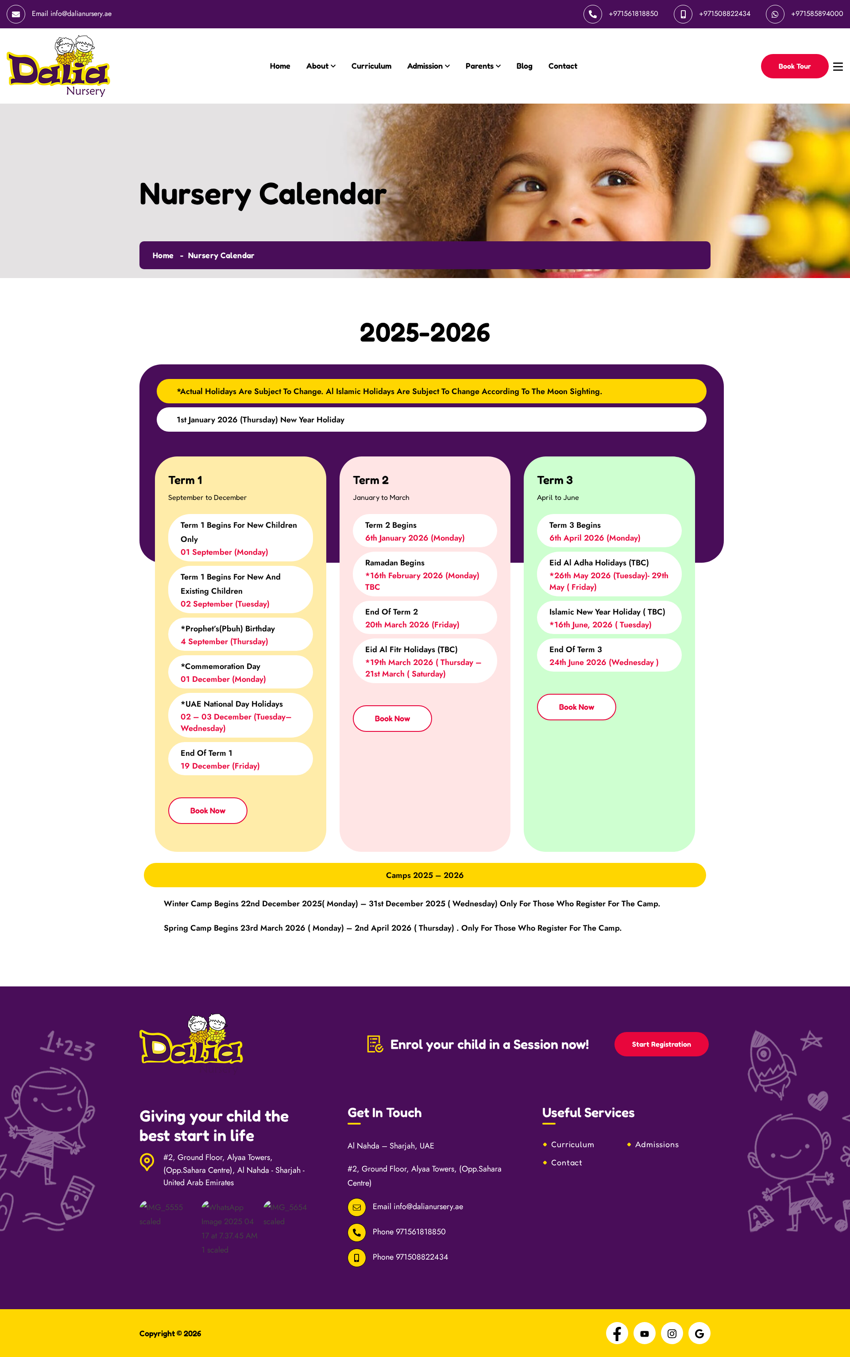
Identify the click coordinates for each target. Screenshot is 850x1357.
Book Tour (795, 66)
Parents (480, 65)
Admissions (657, 1144)
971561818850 (421, 1231)
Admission (425, 65)
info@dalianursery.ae (81, 13)
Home (280, 65)
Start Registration (661, 1044)
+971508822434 (724, 13)
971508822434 (422, 1257)
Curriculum (371, 65)
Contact (563, 65)
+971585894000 (817, 13)
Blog (525, 65)
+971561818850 (633, 13)
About (317, 65)
